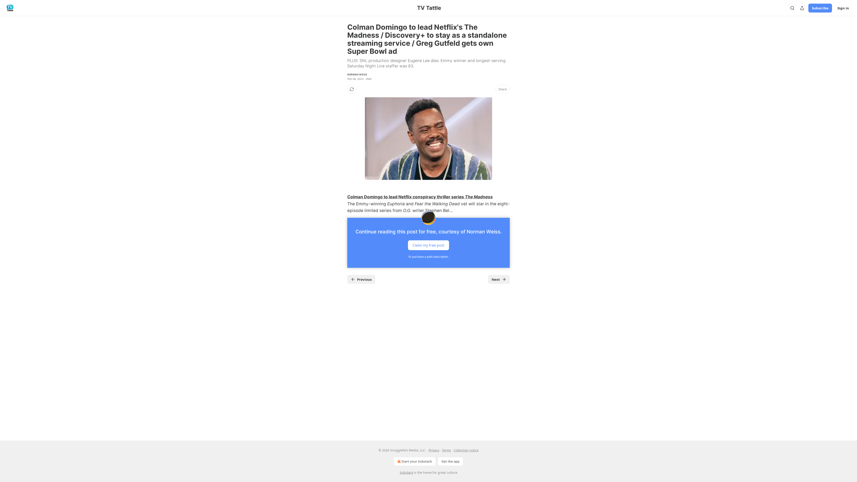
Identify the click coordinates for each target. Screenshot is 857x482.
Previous (364, 279)
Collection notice (466, 450)
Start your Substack (416, 461)
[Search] (792, 8)
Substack (406, 472)
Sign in (843, 8)
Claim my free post (428, 245)
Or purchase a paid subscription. (428, 257)
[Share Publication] (802, 8)
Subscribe (820, 8)
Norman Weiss (357, 74)
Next (496, 279)
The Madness (479, 196)
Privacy (434, 450)
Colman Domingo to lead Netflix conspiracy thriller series (406, 196)
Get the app (450, 461)
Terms (446, 450)
